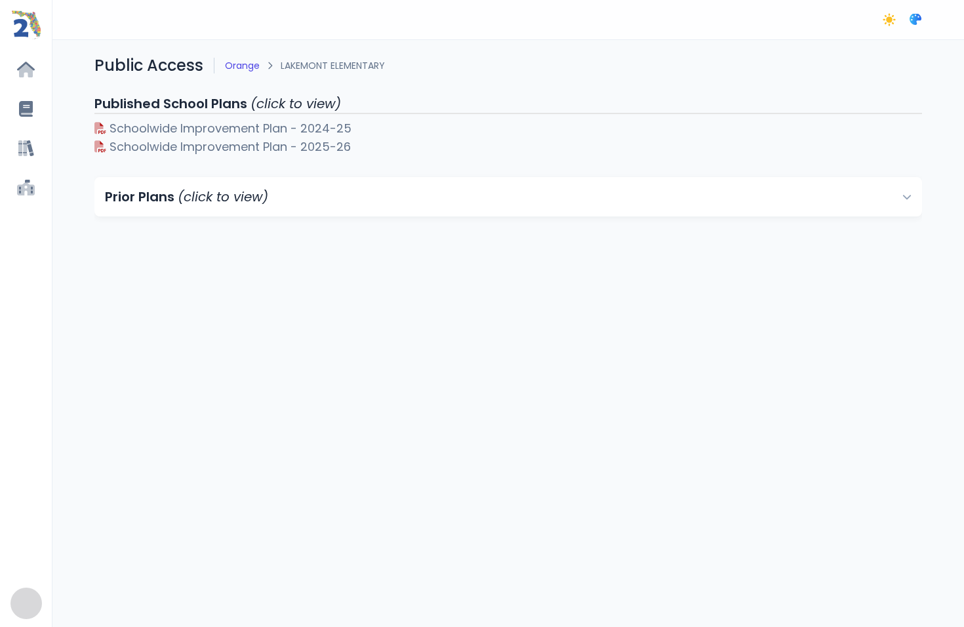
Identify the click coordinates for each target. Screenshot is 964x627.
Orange (242, 65)
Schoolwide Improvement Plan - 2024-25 (228, 128)
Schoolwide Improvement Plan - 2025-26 (228, 146)
